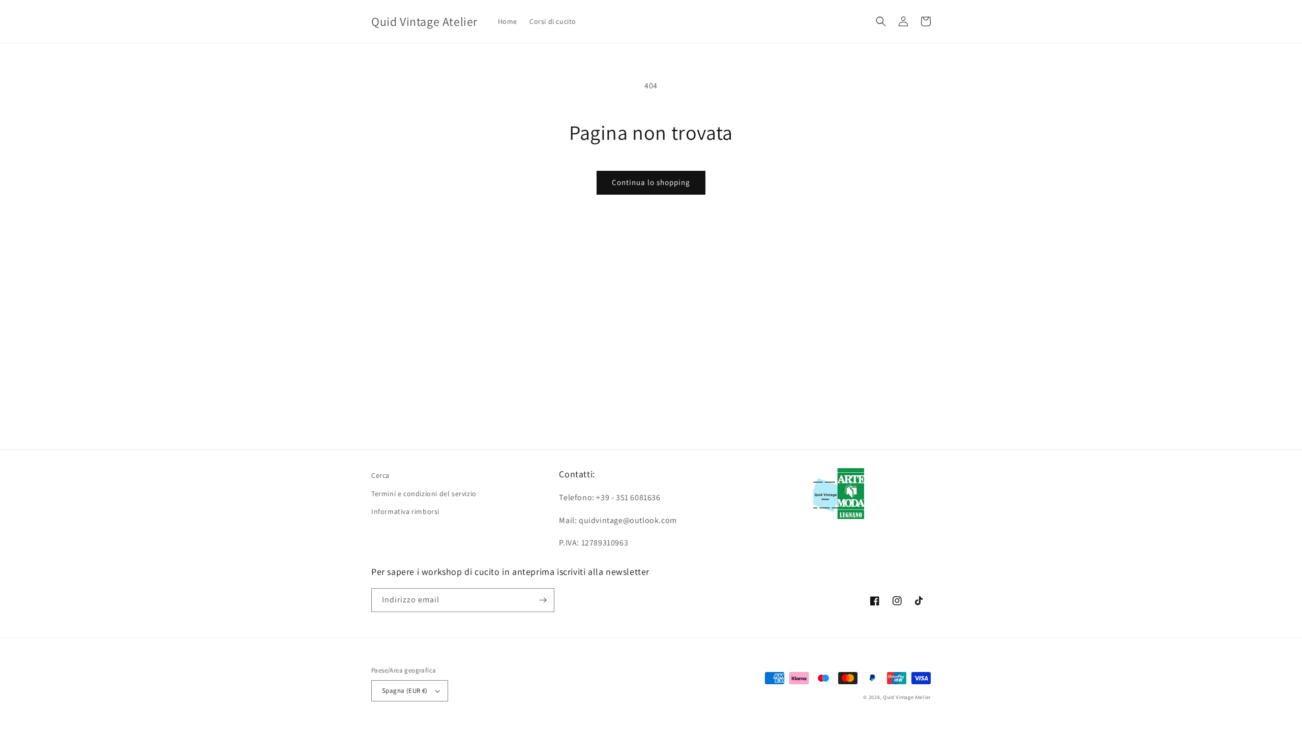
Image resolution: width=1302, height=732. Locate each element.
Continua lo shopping (651, 182)
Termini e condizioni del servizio (424, 493)
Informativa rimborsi (405, 511)
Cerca (380, 475)
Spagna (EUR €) (405, 690)
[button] (881, 21)
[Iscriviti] (542, 600)
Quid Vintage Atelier (907, 697)
